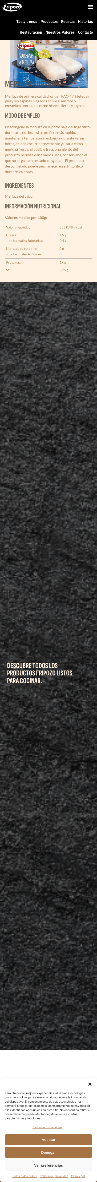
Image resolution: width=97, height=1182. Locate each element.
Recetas (68, 21)
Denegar (48, 1152)
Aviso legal (78, 1176)
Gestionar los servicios (47, 1127)
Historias (85, 21)
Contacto (85, 32)
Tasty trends (26, 21)
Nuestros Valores (60, 32)
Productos (49, 21)
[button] (90, 1084)
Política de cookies (24, 1176)
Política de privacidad (54, 1176)
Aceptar (49, 1139)
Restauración (31, 32)
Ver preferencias (48, 1165)
